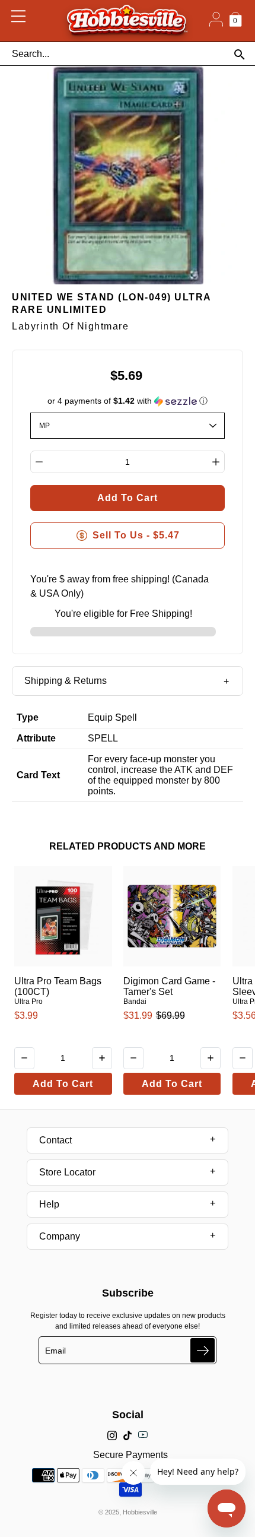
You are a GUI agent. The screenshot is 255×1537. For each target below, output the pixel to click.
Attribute (36, 738)
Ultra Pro (28, 1001)
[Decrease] (39, 462)
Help (49, 1204)
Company (59, 1236)
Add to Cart (63, 1084)
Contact (55, 1140)
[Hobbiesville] (126, 21)
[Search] (239, 54)
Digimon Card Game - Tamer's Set (169, 986)
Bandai (134, 1001)
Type (28, 717)
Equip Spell (112, 717)
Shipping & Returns (65, 681)
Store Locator (67, 1172)
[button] (127, 401)
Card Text (38, 775)
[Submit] (202, 1350)
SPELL (103, 738)
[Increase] (216, 462)
